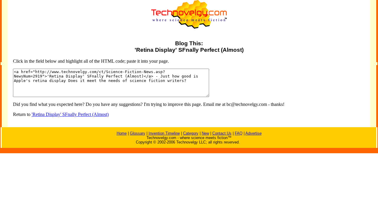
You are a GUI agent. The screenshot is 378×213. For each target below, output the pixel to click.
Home (122, 133)
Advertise (253, 133)
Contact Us (222, 133)
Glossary (137, 133)
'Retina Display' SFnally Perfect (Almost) (70, 114)
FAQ (238, 133)
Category (190, 133)
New (205, 133)
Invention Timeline (164, 133)
